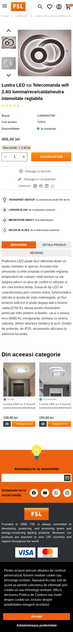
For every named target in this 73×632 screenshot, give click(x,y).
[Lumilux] (18, 6)
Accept (36, 616)
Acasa (5, 16)
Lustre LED (21, 16)
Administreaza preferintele (36, 625)
